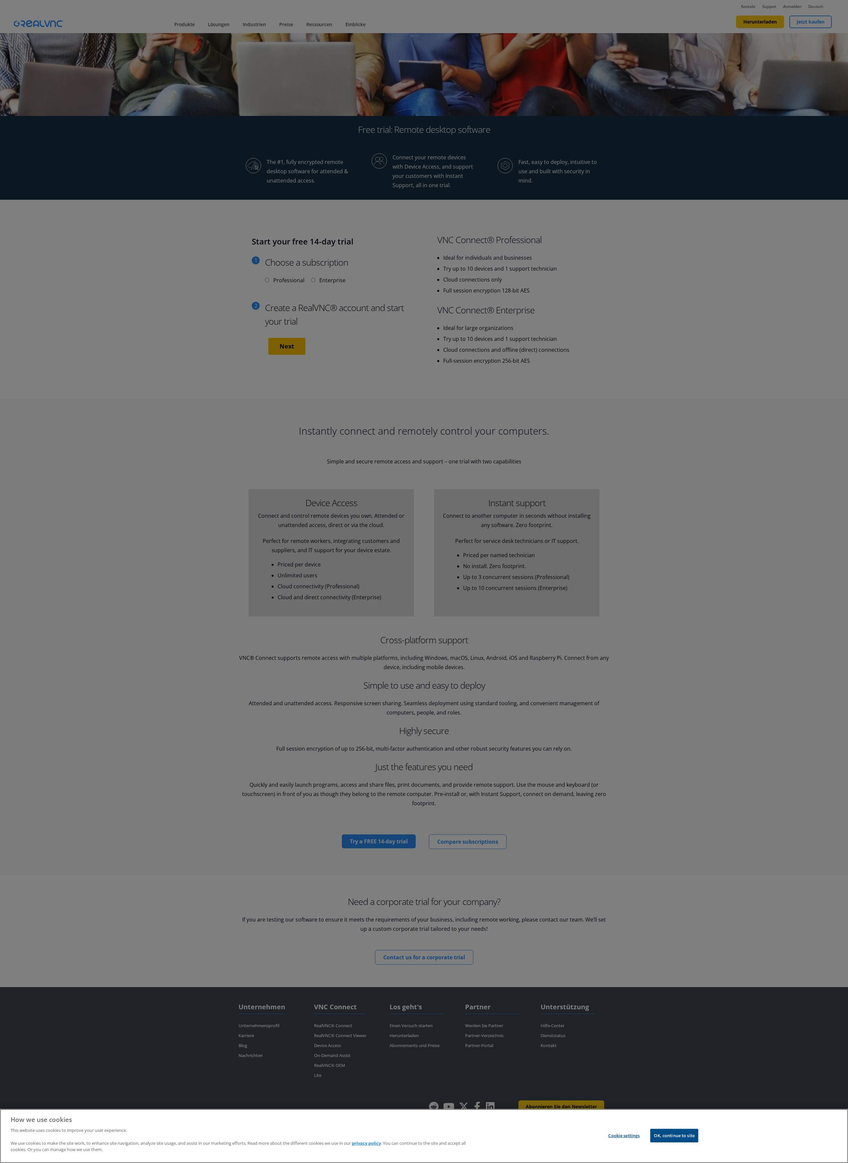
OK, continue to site (674, 1135)
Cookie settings (624, 1135)
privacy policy (366, 1143)
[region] (424, 1136)
